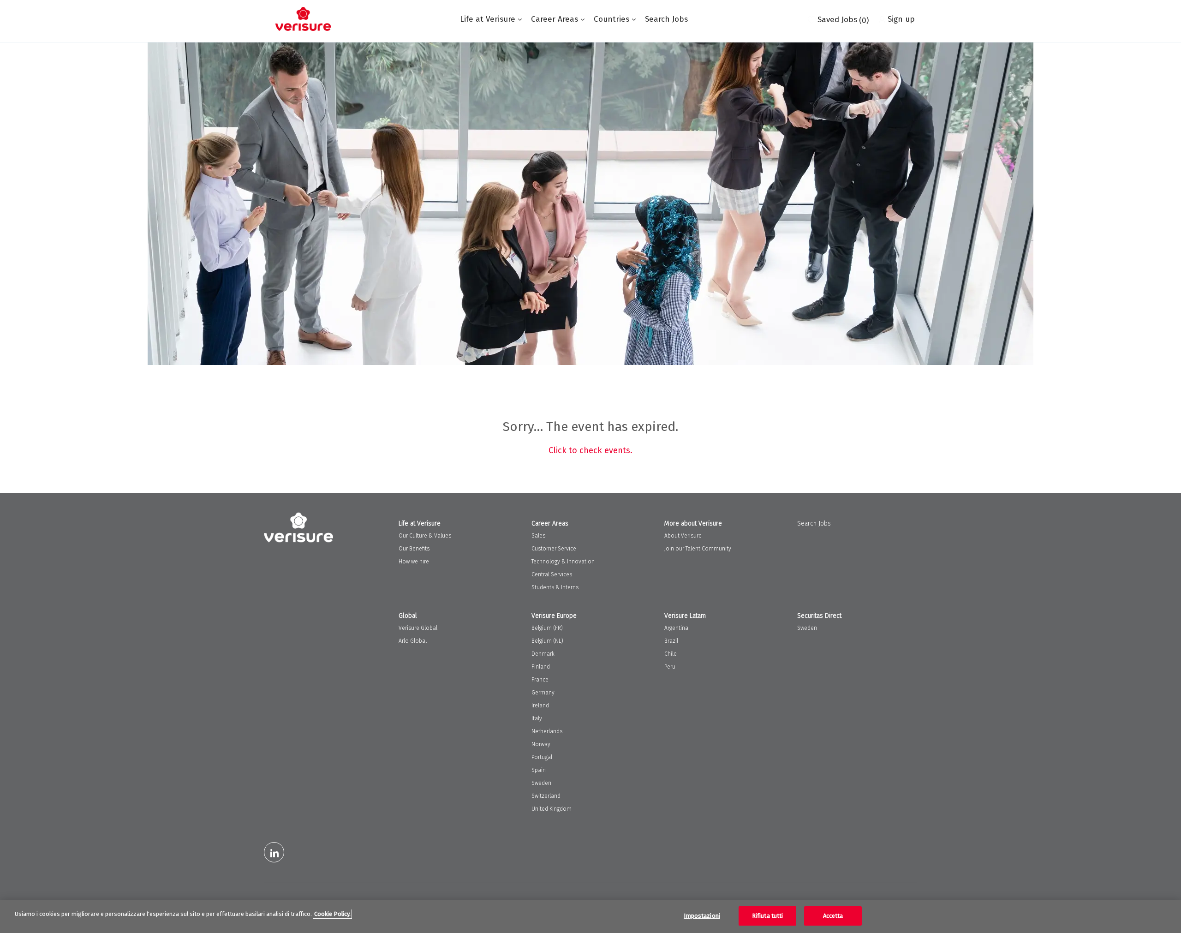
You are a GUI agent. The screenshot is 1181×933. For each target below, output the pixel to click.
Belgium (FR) (547, 628)
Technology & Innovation (563, 561)
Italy (536, 718)
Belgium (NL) (547, 641)
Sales (538, 535)
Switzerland (546, 796)
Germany (543, 692)
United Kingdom (551, 809)
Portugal (541, 757)
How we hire (414, 561)
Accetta (833, 915)
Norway (540, 744)
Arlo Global (413, 641)
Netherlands (546, 731)
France (540, 679)
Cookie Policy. (332, 913)
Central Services (551, 574)
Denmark (543, 654)
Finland (540, 667)
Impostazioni (702, 915)
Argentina (676, 628)
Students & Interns (555, 587)
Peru (669, 667)
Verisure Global (418, 628)
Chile (670, 654)
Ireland (540, 705)
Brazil (671, 641)
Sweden (541, 783)
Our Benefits (414, 548)
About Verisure (683, 535)
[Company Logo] (303, 19)
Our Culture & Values (425, 535)
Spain (538, 770)
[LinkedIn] (274, 852)
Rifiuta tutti (767, 915)
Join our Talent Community (697, 548)
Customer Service (553, 548)
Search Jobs (666, 19)
